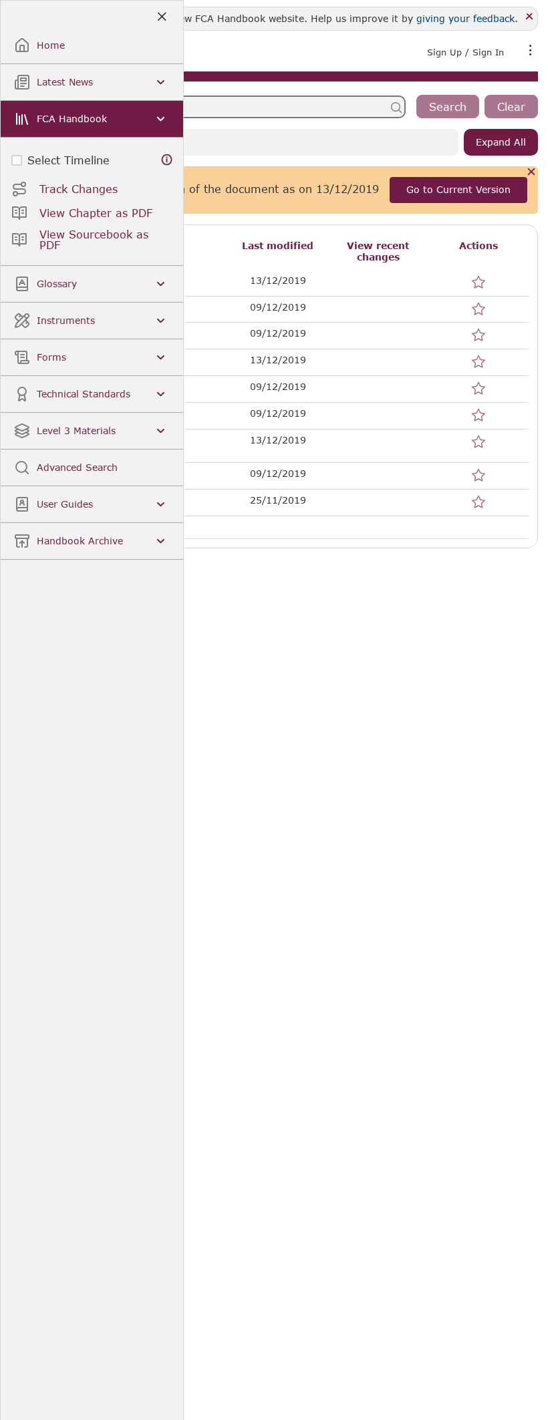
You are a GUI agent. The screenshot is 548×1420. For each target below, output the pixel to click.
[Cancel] (531, 172)
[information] (167, 160)
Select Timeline (68, 160)
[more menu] (530, 50)
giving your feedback (465, 18)
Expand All (501, 142)
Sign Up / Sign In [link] (465, 52)
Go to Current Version (458, 189)
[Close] (529, 17)
